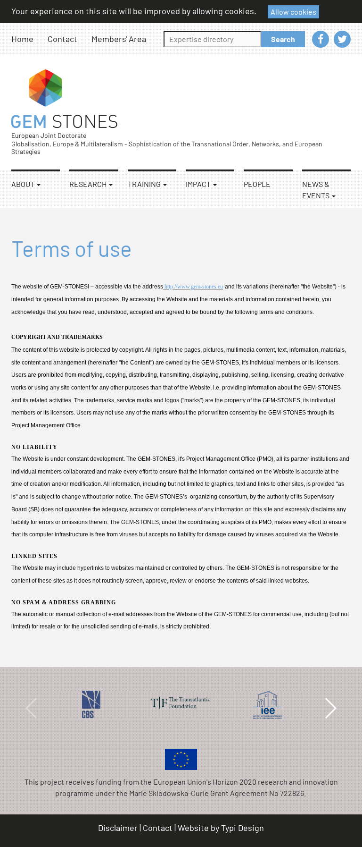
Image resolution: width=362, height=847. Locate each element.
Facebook (320, 39)
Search (283, 38)
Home (22, 39)
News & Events (316, 189)
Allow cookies (293, 11)
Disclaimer (118, 827)
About (23, 183)
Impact (199, 183)
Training (145, 183)
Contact (62, 39)
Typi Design (242, 827)
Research (88, 183)
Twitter (342, 39)
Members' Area (118, 39)
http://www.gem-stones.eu (193, 286)
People (257, 183)
